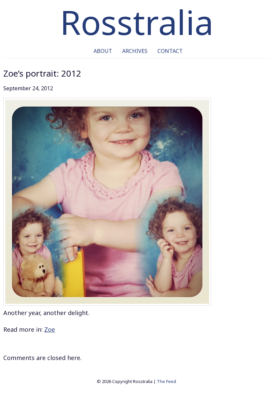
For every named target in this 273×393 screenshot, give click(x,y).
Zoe (49, 329)
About (103, 51)
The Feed (166, 381)
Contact (170, 51)
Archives (134, 51)
